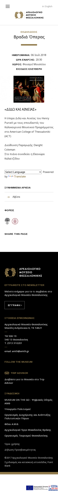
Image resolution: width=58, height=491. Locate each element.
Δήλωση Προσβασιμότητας (20, 449)
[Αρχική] (29, 16)
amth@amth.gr (20, 351)
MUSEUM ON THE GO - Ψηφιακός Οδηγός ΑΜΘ (29, 401)
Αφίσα (16, 197)
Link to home (23, 272)
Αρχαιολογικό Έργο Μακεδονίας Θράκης (28, 429)
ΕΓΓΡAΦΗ (14, 305)
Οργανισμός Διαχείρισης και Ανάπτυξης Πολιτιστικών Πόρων (28, 416)
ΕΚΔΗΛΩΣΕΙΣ (29, 32)
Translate (20, 176)
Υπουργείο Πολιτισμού (18, 409)
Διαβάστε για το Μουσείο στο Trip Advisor (24, 381)
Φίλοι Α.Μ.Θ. (12, 424)
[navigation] (8, 6)
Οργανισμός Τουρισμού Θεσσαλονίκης (26, 435)
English (48, 6)
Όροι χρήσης (12, 443)
